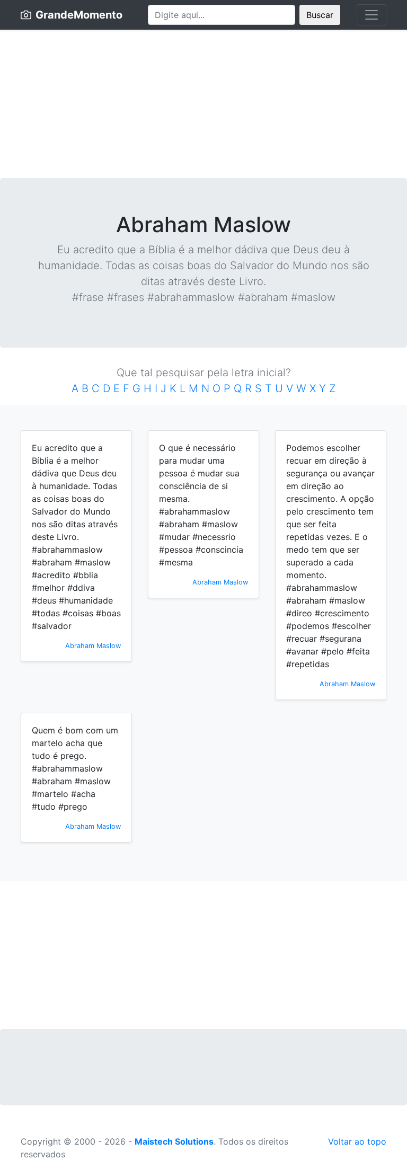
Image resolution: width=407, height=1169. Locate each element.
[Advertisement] (203, 104)
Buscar (319, 15)
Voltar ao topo (357, 1141)
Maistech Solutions (174, 1141)
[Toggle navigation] (371, 14)
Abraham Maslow (93, 646)
